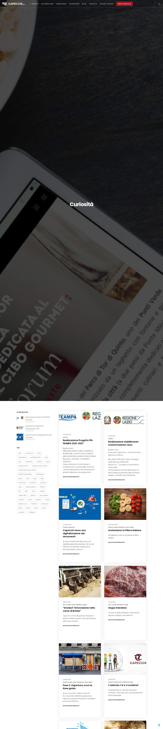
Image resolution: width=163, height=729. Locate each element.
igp (19, 491)
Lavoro (127, 527)
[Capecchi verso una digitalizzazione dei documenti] (20, 437)
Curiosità (65, 437)
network (32, 495)
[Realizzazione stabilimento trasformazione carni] (20, 428)
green (20, 487)
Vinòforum (32, 512)
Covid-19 (110, 527)
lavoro (34, 491)
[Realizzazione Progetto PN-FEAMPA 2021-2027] (20, 419)
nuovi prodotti (43, 495)
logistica (42, 491)
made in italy (22, 495)
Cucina (48, 462)
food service (22, 483)
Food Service (71, 527)
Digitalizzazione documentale (27, 470)
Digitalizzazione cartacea (39, 466)
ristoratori (34, 504)
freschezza (33, 483)
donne (20, 478)
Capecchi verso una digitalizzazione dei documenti (39, 436)
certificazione (22, 457)
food (42, 478)
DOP (27, 478)
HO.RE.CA (42, 487)
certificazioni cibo (35, 457)
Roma (20, 508)
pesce (30, 500)
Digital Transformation (25, 474)
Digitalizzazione (23, 466)
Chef (46, 457)
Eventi (73, 605)
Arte (20, 453)
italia (26, 491)
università (21, 512)
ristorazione (44, 504)
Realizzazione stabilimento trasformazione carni (35, 427)
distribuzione (40, 474)
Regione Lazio (23, 504)
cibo (20, 462)
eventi (35, 478)
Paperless (21, 500)
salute (28, 508)
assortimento (29, 453)
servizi (36, 508)
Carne (39, 453)
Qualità (132, 527)
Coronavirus (28, 462)
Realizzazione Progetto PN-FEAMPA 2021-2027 (38, 418)
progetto (38, 500)
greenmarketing (30, 487)
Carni (64, 605)
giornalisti (43, 483)
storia (44, 508)
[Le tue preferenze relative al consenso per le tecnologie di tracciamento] (159, 725)
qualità (47, 500)
